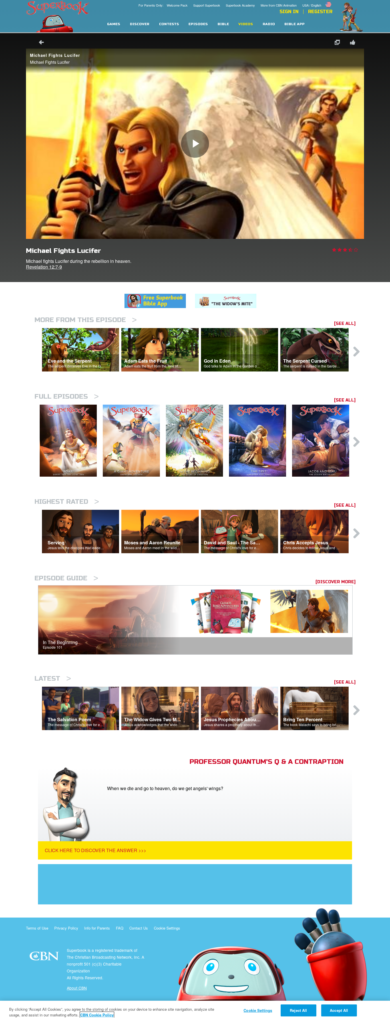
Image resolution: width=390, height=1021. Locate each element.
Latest (53, 678)
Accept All (339, 1010)
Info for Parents (97, 928)
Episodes (198, 24)
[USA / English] (317, 1)
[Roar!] (71, 441)
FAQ (119, 928)
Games (113, 24)
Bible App (294, 24)
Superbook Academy (240, 5)
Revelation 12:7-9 (44, 266)
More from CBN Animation (279, 5)
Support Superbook (206, 5)
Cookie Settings (167, 928)
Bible (223, 24)
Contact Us (138, 928)
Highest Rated (67, 501)
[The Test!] (260, 441)
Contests (169, 24)
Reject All (298, 1010)
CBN (45, 957)
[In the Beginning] (197, 441)
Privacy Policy (66, 928)
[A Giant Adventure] (134, 441)
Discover (139, 24)
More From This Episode (86, 320)
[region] (195, 1011)
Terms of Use (37, 928)
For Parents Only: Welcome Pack (163, 5)
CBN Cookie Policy (97, 1015)
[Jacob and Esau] (323, 441)
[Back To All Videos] (39, 43)
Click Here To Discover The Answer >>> (95, 850)
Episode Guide (66, 578)
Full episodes (67, 396)
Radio (269, 24)
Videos (245, 24)
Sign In (289, 11)
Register (320, 11)
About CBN (77, 988)
